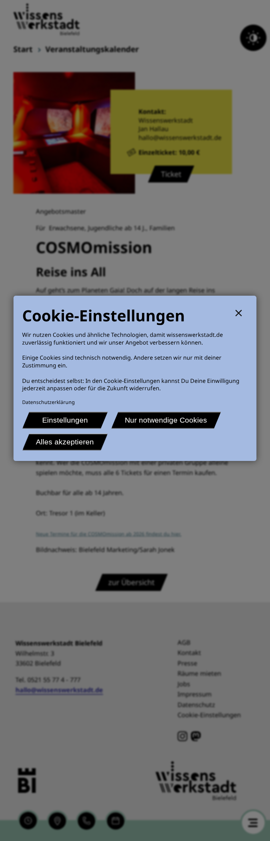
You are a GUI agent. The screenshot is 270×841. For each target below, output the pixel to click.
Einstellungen (65, 420)
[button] (242, 312)
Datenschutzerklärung (48, 402)
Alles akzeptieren (65, 442)
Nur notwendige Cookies (166, 420)
